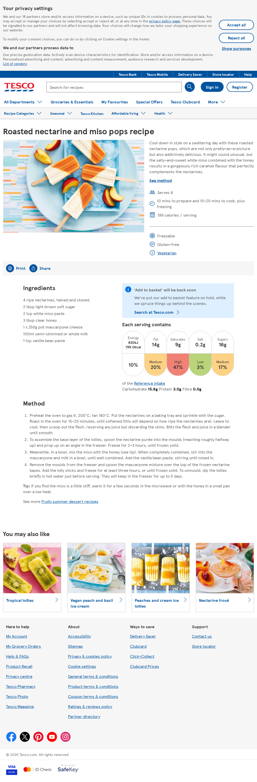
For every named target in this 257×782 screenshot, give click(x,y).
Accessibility (79, 636)
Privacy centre (19, 676)
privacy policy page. (165, 20)
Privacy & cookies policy (90, 656)
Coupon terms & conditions (93, 696)
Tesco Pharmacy (20, 686)
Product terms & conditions (93, 686)
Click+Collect (142, 656)
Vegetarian (166, 253)
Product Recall (19, 666)
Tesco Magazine (20, 706)
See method (160, 180)
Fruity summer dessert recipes (69, 501)
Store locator (204, 646)
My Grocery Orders (23, 646)
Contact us (202, 636)
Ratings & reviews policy (90, 706)
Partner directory (84, 716)
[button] (128, 74)
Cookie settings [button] (82, 666)
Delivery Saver (143, 636)
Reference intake (149, 383)
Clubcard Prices (144, 666)
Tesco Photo (17, 696)
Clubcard (138, 646)
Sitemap (75, 646)
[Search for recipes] (190, 87)
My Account (16, 636)
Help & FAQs (17, 656)
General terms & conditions (93, 676)
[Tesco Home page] (19, 87)
